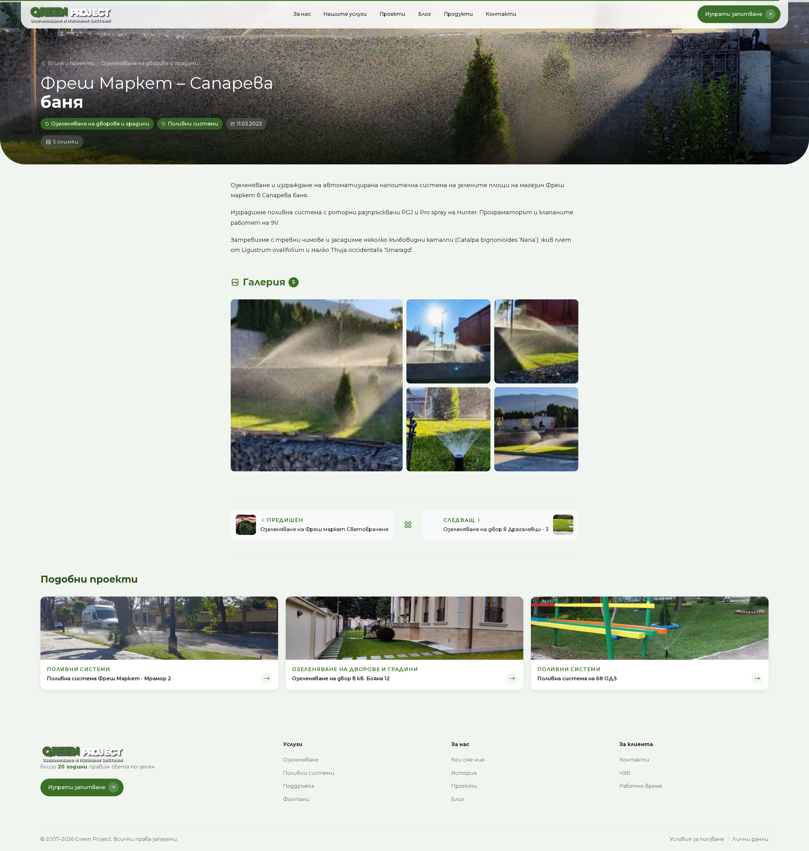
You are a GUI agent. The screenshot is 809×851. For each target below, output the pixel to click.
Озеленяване (301, 760)
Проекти (392, 14)
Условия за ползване (697, 839)
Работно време (640, 786)
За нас (302, 14)
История (464, 773)
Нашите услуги (345, 14)
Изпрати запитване (733, 14)
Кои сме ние (468, 760)
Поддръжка (298, 786)
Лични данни (750, 839)
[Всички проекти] (408, 525)
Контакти (501, 14)
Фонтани (296, 799)
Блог (424, 14)
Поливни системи (193, 124)
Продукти (458, 14)
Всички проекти (71, 63)
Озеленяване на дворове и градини (149, 63)
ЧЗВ (624, 773)
